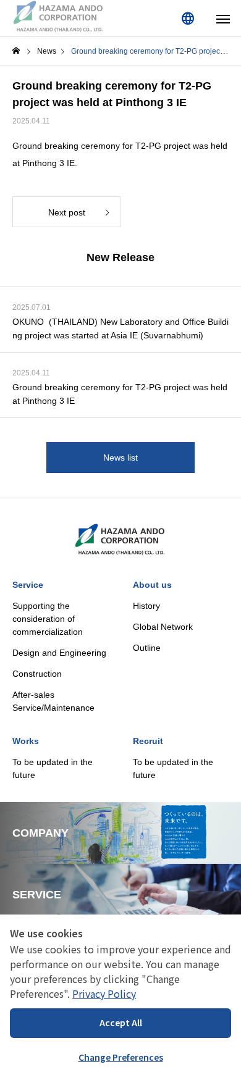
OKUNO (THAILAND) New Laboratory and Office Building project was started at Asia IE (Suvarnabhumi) (120, 328)
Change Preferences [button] (120, 1057)
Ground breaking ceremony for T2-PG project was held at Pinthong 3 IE (119, 394)
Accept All (120, 1022)
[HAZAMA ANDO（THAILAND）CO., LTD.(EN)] (58, 17)
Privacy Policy (104, 993)
